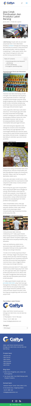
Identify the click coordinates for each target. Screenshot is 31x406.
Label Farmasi (6, 357)
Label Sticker (6, 365)
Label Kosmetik (7, 361)
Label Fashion (6, 359)
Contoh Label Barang (11, 64)
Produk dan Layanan (16, 21)
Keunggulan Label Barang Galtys (14, 66)
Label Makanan (7, 363)
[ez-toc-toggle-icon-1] (24, 59)
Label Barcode (7, 355)
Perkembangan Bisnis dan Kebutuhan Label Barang (15, 62)
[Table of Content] (25, 59)
